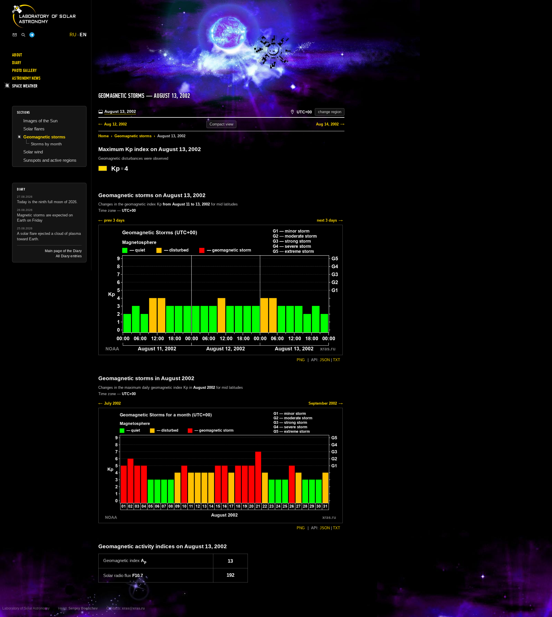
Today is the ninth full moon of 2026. (47, 202)
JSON (325, 360)
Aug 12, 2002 (115, 124)
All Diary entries (69, 256)
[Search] (23, 34)
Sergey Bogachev (83, 608)
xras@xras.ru (133, 608)
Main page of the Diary (63, 251)
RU (73, 35)
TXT (336, 360)
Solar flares (34, 128)
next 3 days (327, 220)
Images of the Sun (40, 120)
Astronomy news (26, 78)
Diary (16, 63)
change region (329, 112)
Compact (221, 124)
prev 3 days (114, 220)
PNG (301, 360)
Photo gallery (24, 70)
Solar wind (33, 151)
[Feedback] (14, 34)
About (17, 55)
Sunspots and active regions (49, 160)
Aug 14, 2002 (327, 124)
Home (103, 136)
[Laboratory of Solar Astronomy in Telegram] (31, 34)
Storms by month (46, 144)
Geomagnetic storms (133, 136)
